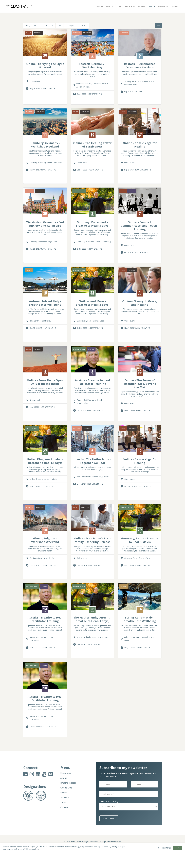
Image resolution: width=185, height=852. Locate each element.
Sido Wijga (116, 841)
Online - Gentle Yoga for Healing (140, 144)
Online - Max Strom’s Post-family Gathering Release (92, 540)
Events (63, 792)
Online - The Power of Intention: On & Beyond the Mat (139, 383)
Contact (64, 807)
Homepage (65, 773)
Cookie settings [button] (164, 848)
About (63, 778)
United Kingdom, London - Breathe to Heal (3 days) (45, 461)
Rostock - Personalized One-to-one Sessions (139, 65)
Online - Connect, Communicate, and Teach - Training (140, 225)
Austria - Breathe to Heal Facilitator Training (92, 382)
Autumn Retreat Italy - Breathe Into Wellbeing (45, 302)
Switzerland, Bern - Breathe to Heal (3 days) (92, 302)
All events (65, 797)
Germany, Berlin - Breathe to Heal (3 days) (139, 540)
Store (63, 802)
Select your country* (109, 801)
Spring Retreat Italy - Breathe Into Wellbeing (139, 619)
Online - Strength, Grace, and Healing (139, 302)
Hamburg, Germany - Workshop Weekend (45, 144)
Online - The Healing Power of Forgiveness (92, 144)
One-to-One (66, 787)
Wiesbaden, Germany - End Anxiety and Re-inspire (45, 223)
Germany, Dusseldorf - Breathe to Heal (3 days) (92, 223)
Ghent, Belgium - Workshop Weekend (45, 540)
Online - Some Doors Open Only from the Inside (45, 382)
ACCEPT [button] (177, 847)
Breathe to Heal (68, 782)
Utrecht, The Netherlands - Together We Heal (92, 461)
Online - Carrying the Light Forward (45, 65)
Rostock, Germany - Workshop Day (92, 65)
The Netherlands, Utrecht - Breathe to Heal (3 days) (92, 619)
